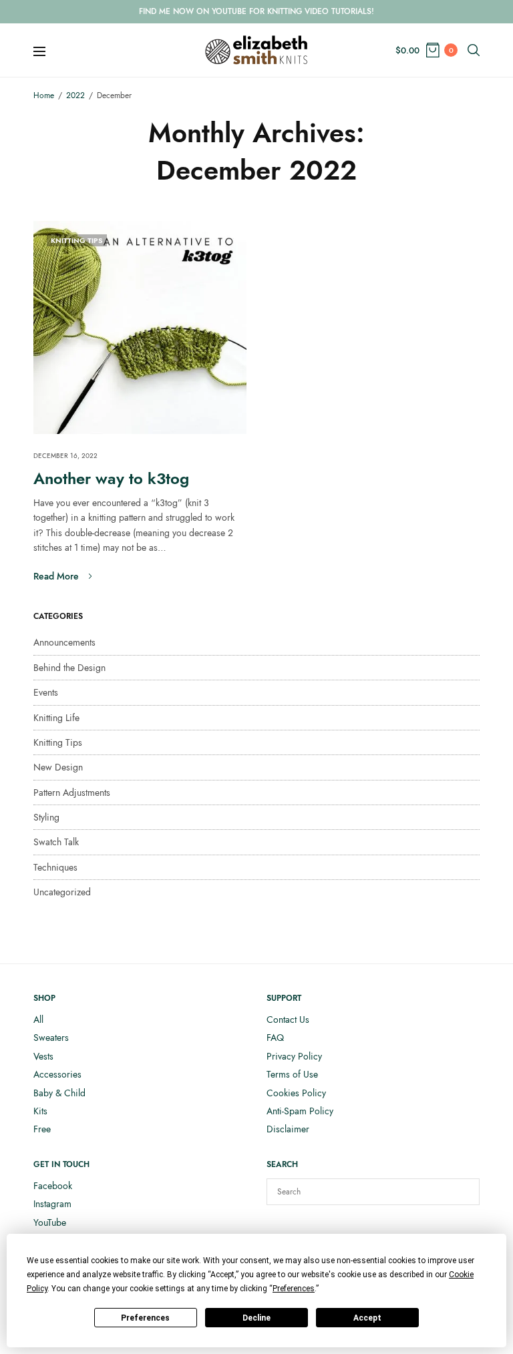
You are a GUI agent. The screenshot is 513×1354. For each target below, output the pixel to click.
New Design (58, 767)
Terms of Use (292, 1074)
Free (42, 1129)
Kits (40, 1111)
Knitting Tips (77, 240)
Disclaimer (288, 1129)
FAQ (275, 1037)
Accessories (57, 1074)
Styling (46, 817)
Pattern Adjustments (71, 792)
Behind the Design (69, 667)
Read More (56, 576)
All (38, 1019)
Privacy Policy (294, 1056)
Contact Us (288, 1019)
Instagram (52, 1203)
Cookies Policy (296, 1093)
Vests (43, 1056)
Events (45, 692)
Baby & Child (59, 1093)
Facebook (52, 1185)
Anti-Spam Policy (300, 1111)
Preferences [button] (294, 1288)
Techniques (55, 867)
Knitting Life (56, 717)
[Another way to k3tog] (139, 327)
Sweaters (51, 1037)
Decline (256, 1318)
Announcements (64, 642)
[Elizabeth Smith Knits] (256, 50)
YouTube (49, 1222)
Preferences (145, 1318)
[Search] (463, 1191)
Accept (367, 1318)
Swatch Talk (56, 842)
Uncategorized (62, 892)
